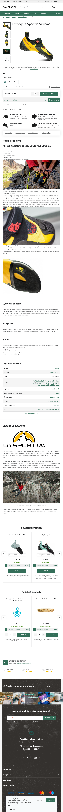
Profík (57, 389)
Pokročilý (52, 389)
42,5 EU (45, 383)
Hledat (42, 7)
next (59, 554)
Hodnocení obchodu (17, 1)
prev (4, 554)
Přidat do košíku (49, 93)
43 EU (49, 383)
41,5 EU (35, 383)
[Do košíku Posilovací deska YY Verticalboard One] (52, 635)
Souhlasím (50, 800)
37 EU (44, 380)
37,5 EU (49, 380)
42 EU (40, 383)
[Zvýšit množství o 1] (37, 93)
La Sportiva (24, 105)
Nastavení (12, 809)
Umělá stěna (41, 409)
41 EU (57, 382)
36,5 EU (40, 380)
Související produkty (33, 133)
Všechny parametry (30, 414)
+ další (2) (7, 61)
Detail (17, 571)
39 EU (38, 382)
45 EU (47, 385)
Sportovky (56, 401)
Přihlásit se (49, 717)
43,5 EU (54, 383)
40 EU (47, 382)
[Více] (58, 13)
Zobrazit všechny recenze (24, 663)
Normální (52, 397)
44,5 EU (43, 385)
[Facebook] (35, 758)
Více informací (34, 69)
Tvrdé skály (48, 409)
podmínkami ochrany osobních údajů (30, 722)
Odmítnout (38, 800)
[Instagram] (39, 758)
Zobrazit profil (50, 686)
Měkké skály (55, 409)
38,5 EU (16, 555)
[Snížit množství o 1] (32, 93)
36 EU (35, 380)
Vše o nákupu (6, 1)
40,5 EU (52, 382)
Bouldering (50, 401)
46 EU (57, 385)
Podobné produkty (46, 133)
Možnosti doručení (55, 87)
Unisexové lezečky (54, 372)
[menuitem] (8, 13)
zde (9, 805)
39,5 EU (42, 382)
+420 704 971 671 (53, 7)
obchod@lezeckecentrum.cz (33, 746)
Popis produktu (8, 133)
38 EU (54, 380)
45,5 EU (52, 385)
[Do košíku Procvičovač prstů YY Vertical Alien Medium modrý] (23, 635)
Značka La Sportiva (20, 133)
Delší (57, 393)
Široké (57, 397)
